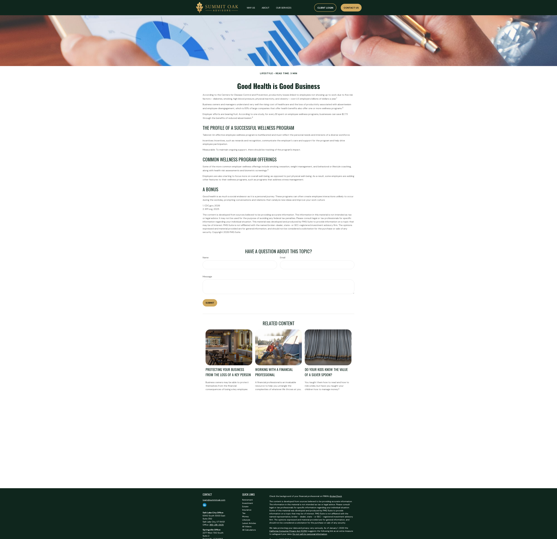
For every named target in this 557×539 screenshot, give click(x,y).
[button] (251, 7)
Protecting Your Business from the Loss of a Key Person (228, 372)
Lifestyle (246, 520)
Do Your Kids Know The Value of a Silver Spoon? (326, 372)
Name (206, 257)
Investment (247, 503)
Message (207, 276)
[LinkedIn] (205, 505)
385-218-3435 (216, 524)
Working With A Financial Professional (274, 372)
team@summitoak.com (214, 500)
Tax (243, 513)
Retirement (247, 500)
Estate (245, 506)
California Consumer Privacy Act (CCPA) (288, 531)
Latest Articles (249, 523)
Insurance (246, 510)
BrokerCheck (336, 496)
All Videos (247, 526)
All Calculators (249, 530)
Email (282, 257)
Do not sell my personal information (310, 534)
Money (245, 516)
